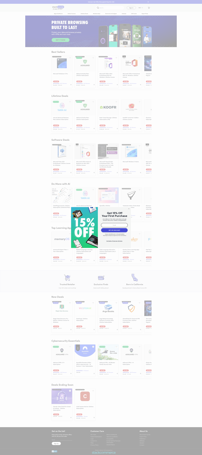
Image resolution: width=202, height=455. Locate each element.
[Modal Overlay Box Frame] (101, 227)
